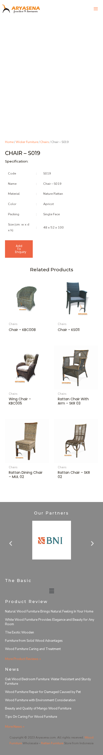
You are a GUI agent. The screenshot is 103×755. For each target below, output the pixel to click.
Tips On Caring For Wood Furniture (31, 716)
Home (9, 142)
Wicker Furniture (27, 142)
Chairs (44, 142)
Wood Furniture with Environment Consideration (40, 700)
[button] (11, 543)
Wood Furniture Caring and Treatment (33, 649)
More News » (14, 726)
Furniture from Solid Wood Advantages (34, 640)
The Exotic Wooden (19, 632)
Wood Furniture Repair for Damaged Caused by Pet (43, 692)
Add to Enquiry (20, 249)
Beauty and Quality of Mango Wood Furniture (38, 708)
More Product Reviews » (23, 659)
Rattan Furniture (52, 743)
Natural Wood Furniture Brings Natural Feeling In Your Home (49, 611)
